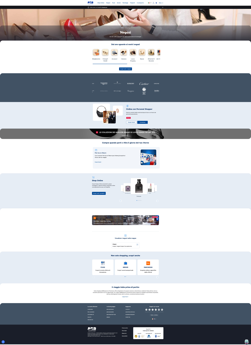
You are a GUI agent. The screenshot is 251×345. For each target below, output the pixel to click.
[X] (153, 310)
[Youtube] (159, 310)
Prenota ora (104, 7)
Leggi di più (125, 296)
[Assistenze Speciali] (153, 3)
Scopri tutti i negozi (125, 69)
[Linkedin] (146, 310)
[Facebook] (149, 310)
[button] (149, 3)
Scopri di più (131, 122)
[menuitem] (90, 309)
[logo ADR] (90, 3)
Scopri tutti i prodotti (99, 193)
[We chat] (162, 310)
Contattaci (142, 122)
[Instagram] (156, 310)
